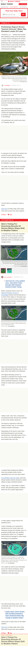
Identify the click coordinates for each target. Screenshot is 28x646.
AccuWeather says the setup (10, 478)
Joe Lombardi (7, 277)
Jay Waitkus (7, 85)
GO (23, 14)
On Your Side (23, 6)
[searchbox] (12, 14)
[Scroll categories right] (27, 7)
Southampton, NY (7, 220)
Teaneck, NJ (5, 23)
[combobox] (10, 14)
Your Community (14, 6)
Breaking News (4, 6)
